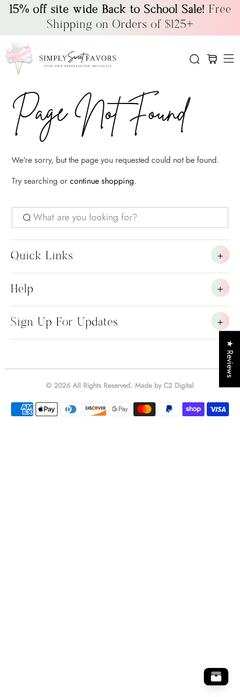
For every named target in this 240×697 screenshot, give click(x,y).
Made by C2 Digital (164, 385)
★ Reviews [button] (230, 359)
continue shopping (102, 181)
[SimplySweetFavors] (91, 59)
